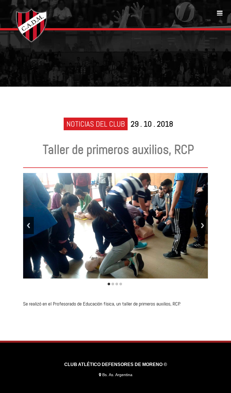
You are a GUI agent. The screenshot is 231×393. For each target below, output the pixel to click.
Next (202, 225)
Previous (28, 225)
